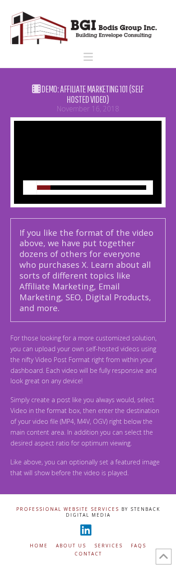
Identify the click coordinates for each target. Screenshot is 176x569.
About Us (71, 546)
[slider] (91, 187)
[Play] (30, 187)
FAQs (138, 546)
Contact (88, 554)
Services (108, 546)
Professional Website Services (67, 509)
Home (39, 546)
